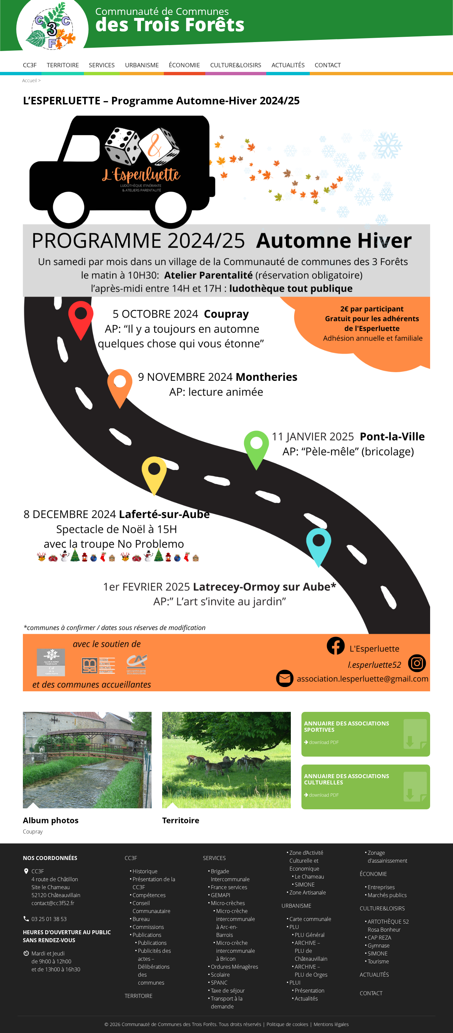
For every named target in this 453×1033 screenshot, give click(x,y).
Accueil (29, 80)
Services (102, 65)
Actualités (288, 65)
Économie (184, 65)
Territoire (63, 65)
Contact (328, 65)
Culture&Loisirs (235, 65)
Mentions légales (331, 1024)
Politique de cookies (287, 1024)
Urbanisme (142, 65)
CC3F (29, 65)
